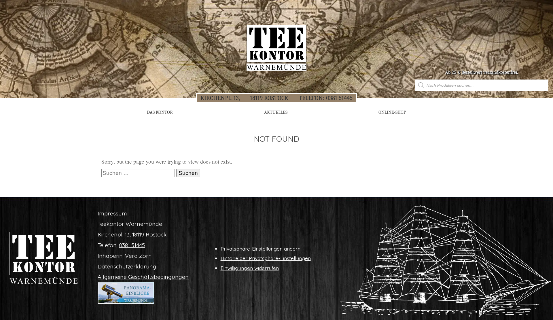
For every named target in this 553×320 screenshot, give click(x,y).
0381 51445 (339, 97)
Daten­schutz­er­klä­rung (127, 266)
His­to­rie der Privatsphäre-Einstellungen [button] (266, 258)
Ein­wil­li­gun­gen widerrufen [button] (250, 268)
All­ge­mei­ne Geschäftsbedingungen (143, 276)
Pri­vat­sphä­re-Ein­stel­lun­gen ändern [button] (260, 248)
